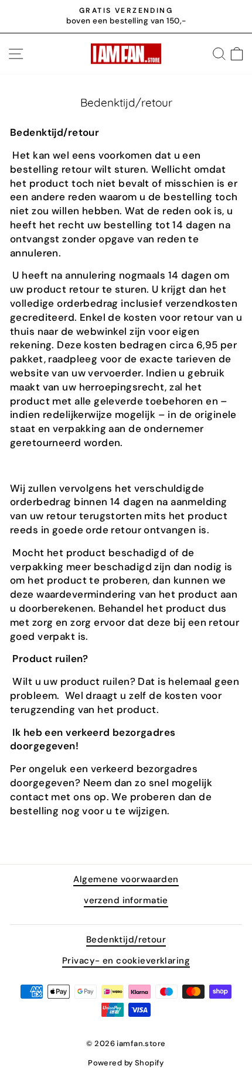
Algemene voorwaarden (126, 879)
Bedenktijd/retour (126, 939)
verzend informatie (126, 900)
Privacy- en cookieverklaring (126, 960)
